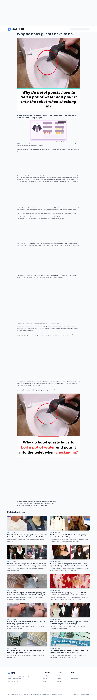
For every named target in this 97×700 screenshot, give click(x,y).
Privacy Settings (85, 694)
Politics (50, 29)
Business (44, 29)
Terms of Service (75, 678)
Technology (45, 675)
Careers (59, 681)
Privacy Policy (74, 675)
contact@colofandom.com (14, 681)
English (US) (76, 694)
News (29, 29)
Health (57, 29)
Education (63, 29)
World (35, 29)
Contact (59, 678)
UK (39, 29)
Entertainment (46, 684)
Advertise (59, 684)
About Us (59, 675)
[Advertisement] (48, 13)
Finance (45, 686)
